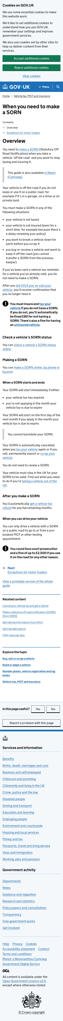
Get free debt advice (14, 628)
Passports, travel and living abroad (26, 846)
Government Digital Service (21, 964)
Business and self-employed (22, 772)
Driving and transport (17, 806)
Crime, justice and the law (20, 792)
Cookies (31, 944)
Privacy (17, 944)
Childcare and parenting (19, 779)
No (55, 709)
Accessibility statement (19, 949)
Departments (12, 881)
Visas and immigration (17, 852)
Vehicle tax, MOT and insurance (32, 96)
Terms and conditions (17, 954)
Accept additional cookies (31, 58)
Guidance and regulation (19, 894)
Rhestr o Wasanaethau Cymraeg (25, 959)
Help (6, 944)
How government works (19, 921)
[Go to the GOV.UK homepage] (16, 87)
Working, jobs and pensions (21, 859)
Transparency (12, 914)
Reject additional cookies (31, 68)
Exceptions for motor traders (23, 132)
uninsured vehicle (26, 325)
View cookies (31, 76)
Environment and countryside (23, 826)
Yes (40, 709)
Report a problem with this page (32, 723)
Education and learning (18, 812)
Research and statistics (19, 901)
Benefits (8, 759)
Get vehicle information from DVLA (23, 622)
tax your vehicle (27, 449)
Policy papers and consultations (24, 908)
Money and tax (13, 839)
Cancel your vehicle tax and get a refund (25, 605)
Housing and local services (21, 832)
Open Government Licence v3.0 (24, 981)
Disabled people (14, 799)
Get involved (11, 928)
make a (28, 149)
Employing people (15, 819)
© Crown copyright (31, 1012)
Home (6, 96)
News (7, 888)
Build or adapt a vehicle (17, 665)
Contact (43, 949)
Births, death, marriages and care (25, 765)
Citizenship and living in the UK (24, 786)
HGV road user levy (14, 635)
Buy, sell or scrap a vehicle (18, 658)
